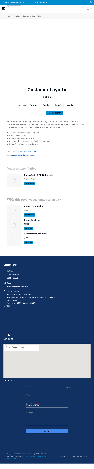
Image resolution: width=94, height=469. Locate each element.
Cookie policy (64, 456)
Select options (29, 184)
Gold (17, 151)
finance (25, 155)
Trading (34, 151)
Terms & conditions (80, 456)
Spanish (70, 105)
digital (20, 155)
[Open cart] (88, 8)
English (46, 105)
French (58, 105)
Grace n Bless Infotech (34, 456)
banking (14, 155)
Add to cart (56, 113)
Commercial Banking (35, 233)
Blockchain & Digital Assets (38, 175)
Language (22, 105)
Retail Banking (32, 220)
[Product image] (14, 180)
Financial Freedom (34, 206)
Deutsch (34, 105)
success (32, 155)
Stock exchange (25, 151)
